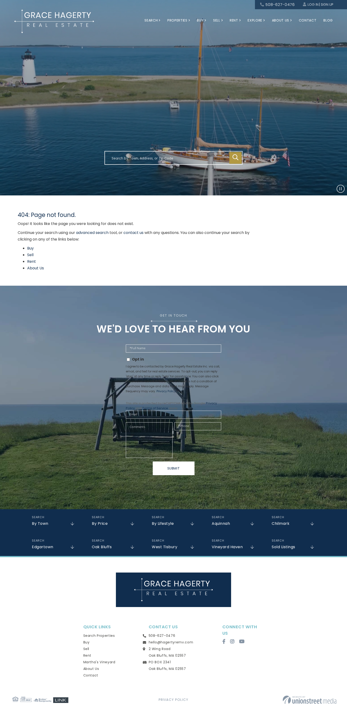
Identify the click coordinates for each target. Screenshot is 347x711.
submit (173, 468)
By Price (100, 523)
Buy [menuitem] (200, 20)
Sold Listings (283, 547)
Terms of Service (155, 408)
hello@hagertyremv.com (171, 642)
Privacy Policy (166, 391)
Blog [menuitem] (328, 20)
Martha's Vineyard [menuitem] (99, 662)
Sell (30, 255)
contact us (133, 232)
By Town (40, 523)
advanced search (92, 232)
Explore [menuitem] (255, 20)
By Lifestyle (163, 523)
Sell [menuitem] (216, 20)
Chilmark (280, 523)
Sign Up (327, 4)
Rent (31, 261)
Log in (313, 4)
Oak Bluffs (102, 547)
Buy (30, 248)
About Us (35, 268)
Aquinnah (221, 523)
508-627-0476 (280, 4)
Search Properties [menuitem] (99, 635)
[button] (235, 158)
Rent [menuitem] (234, 20)
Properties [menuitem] (177, 20)
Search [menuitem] (151, 20)
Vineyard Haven (227, 547)
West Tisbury (164, 547)
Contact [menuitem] (308, 20)
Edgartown (42, 547)
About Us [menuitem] (280, 20)
